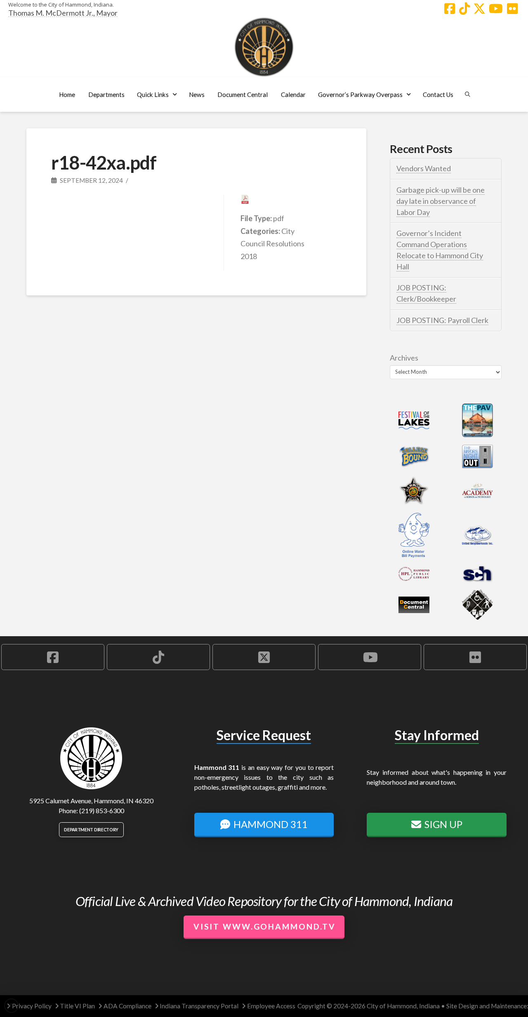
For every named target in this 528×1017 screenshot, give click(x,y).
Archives (404, 357)
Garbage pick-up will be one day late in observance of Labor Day (440, 201)
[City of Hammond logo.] (264, 47)
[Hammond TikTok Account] (464, 8)
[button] (106, 94)
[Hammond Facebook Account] (449, 8)
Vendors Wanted (423, 168)
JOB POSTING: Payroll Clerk (442, 320)
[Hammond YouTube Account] (496, 8)
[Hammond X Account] (479, 8)
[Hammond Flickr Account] (512, 8)
